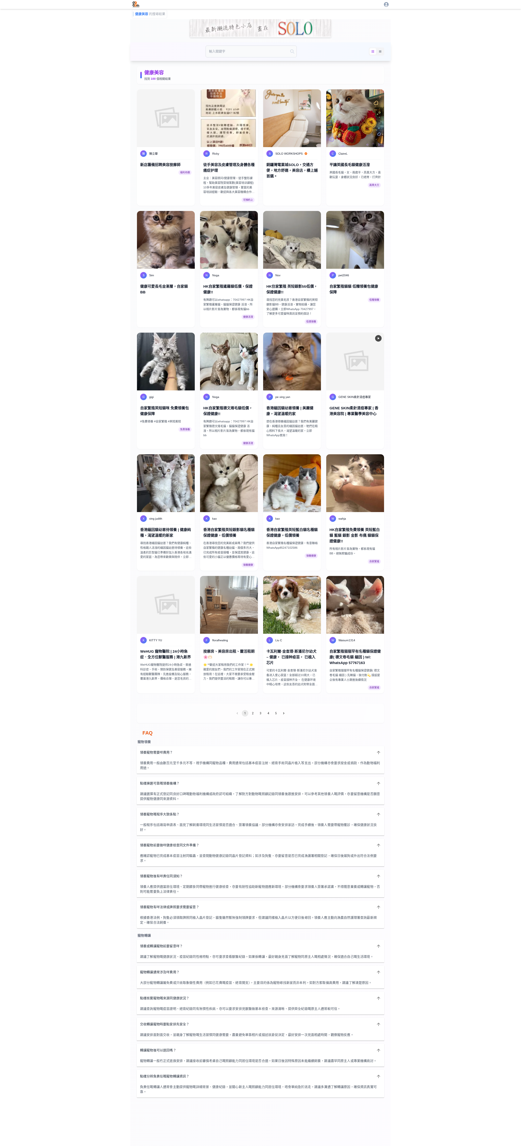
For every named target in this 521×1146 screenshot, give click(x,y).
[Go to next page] (283, 713)
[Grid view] (373, 51)
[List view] (380, 51)
